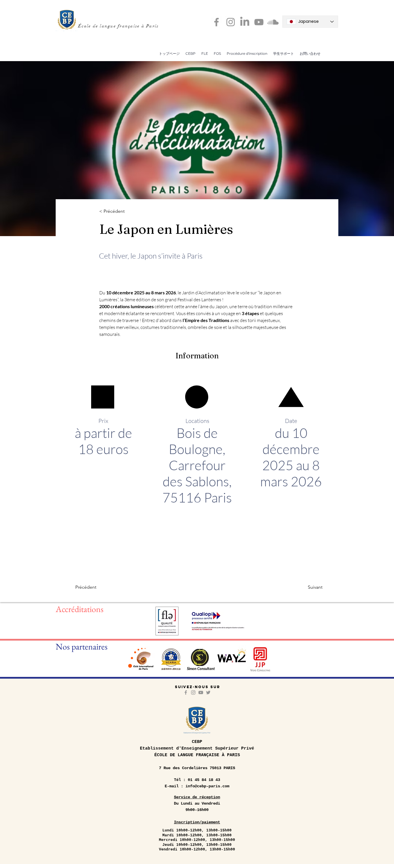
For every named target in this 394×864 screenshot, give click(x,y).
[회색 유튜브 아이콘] (201, 692)
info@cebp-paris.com (207, 786)
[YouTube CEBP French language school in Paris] (258, 22)
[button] (190, 53)
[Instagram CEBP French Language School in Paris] (230, 22)
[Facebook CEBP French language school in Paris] (216, 22)
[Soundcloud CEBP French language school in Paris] (273, 22)
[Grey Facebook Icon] (186, 692)
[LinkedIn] (244, 22)
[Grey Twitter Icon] (208, 692)
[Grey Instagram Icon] (193, 692)
